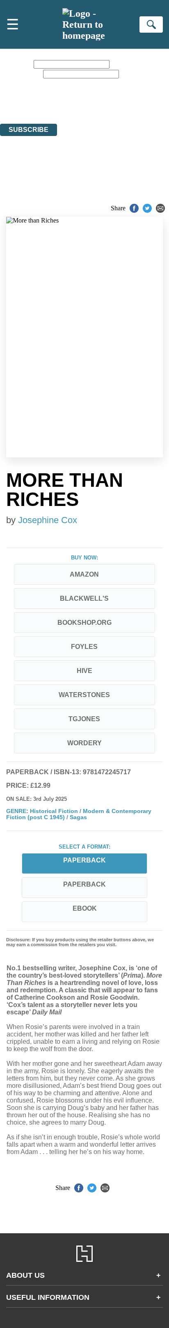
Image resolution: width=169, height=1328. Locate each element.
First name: (16, 63)
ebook (85, 908)
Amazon (84, 574)
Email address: (20, 73)
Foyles (84, 646)
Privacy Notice (102, 97)
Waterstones (84, 694)
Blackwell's (84, 598)
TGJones (84, 718)
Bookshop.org (84, 622)
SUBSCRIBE (28, 129)
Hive (84, 670)
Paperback (84, 884)
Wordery (84, 743)
